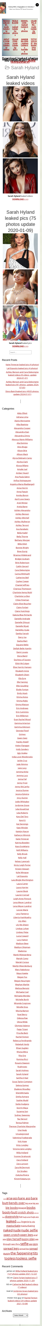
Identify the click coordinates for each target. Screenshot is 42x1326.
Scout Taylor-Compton (22, 1081)
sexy (35, 1244)
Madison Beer (22, 943)
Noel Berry (22, 1014)
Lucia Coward (22, 936)
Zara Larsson (22, 1163)
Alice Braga (22, 446)
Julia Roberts (22, 812)
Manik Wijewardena (22, 954)
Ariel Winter (22, 502)
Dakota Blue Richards (22, 615)
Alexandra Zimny (22, 435)
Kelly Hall (22, 857)
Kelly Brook (22, 853)
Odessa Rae (22, 1018)
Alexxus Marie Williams (22, 439)
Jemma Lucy (22, 775)
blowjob (22, 1207)
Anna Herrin (22, 488)
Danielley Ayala (22, 629)
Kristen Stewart (22, 868)
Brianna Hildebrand (22, 555)
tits (35, 1253)
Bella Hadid (22, 532)
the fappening (22, 1253)
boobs (31, 1207)
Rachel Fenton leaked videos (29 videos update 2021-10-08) (22, 1300)
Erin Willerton (22, 715)
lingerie (25, 1221)
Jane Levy (22, 768)
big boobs (12, 1207)
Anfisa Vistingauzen (22, 480)
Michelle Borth (22, 999)
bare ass (24, 1198)
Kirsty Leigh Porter (22, 865)
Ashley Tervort (22, 525)
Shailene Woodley (22, 1089)
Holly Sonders (22, 749)
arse (9, 1198)
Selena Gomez (22, 1085)
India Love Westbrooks (22, 756)
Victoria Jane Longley (22, 1149)
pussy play (28, 1239)
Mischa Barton (22, 1010)
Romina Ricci (22, 1059)
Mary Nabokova (22, 969)
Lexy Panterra (22, 913)
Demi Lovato (22, 652)
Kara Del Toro (22, 816)
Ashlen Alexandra (22, 510)
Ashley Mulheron (22, 521)
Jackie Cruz (22, 760)
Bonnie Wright (22, 547)
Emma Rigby (22, 700)
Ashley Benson (22, 514)
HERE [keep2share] (23, 61)
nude (17, 1230)
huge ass (35, 1217)
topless (10, 1258)
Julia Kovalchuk (22, 809)
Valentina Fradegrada (22, 1137)
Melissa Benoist (22, 988)
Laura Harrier (22, 887)
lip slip (32, 1221)
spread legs (11, 1248)
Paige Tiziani (22, 1029)
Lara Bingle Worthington (22, 880)
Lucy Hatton (22, 939)
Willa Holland (22, 1152)
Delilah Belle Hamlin (22, 648)
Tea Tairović (22, 1119)
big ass (36, 1203)
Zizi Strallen (22, 1171)
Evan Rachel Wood (22, 719)
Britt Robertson (22, 562)
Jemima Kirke (22, 771)
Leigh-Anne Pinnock (22, 898)
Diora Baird (22, 656)
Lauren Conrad (22, 895)
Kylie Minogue (22, 872)
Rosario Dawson (22, 1063)
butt (14, 1212)
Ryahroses (22, 1066)
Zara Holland (22, 1160)
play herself (14, 1239)
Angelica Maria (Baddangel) (22, 484)
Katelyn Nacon (22, 831)
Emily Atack (22, 693)
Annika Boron (22, 495)
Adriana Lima (22, 417)
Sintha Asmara (22, 1096)
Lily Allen (22, 921)
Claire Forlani (22, 607)
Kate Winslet (22, 827)
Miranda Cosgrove (22, 1003)
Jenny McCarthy (22, 786)
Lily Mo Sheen (22, 924)
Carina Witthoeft (22, 573)
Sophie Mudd (22, 1100)
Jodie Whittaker (22, 801)
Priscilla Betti (22, 1033)
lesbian (19, 1222)
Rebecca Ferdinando (22, 1040)
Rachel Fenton (22, 1036)
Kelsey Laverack (22, 861)
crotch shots (26, 1212)
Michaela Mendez (22, 995)
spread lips (24, 1248)
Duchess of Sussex (22, 659)
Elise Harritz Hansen (22, 667)
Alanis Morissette (22, 420)
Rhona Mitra (22, 1051)
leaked (11, 1221)
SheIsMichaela (22, 1092)
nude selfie (29, 1230)
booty (6, 1212)
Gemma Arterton (22, 723)
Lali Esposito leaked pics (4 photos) (22, 368)
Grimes (22, 734)
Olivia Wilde (22, 1021)
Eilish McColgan (22, 663)
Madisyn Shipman (22, 947)
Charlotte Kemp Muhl (22, 592)
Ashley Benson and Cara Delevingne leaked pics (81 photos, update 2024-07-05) (22, 384)
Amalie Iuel (22, 469)
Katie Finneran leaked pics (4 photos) (22, 364)
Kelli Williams (22, 850)
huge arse (27, 1217)
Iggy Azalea (22, 753)
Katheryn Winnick (22, 835)
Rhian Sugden (22, 1048)
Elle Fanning (22, 682)
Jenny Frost (22, 782)
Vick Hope (22, 1141)
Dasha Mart (22, 641)
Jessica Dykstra (22, 794)
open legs (26, 1235)
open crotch (12, 1235)
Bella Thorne (22, 536)
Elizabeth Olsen (22, 674)
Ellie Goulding (22, 685)
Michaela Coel (22, 992)
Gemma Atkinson (22, 727)
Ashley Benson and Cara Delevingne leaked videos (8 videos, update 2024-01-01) (22, 375)
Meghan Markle (22, 984)
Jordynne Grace (22, 805)
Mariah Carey (22, 958)
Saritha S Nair (22, 1077)
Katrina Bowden (22, 842)
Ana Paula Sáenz (22, 476)
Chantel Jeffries (22, 585)
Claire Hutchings (22, 611)
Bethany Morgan (22, 540)
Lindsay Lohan (22, 928)
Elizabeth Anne (22, 671)
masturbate (13, 1225)
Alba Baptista (22, 424)
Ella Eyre (22, 678)
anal (4, 1199)
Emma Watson (22, 704)
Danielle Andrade (22, 618)
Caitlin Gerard (22, 566)
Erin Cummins (22, 712)
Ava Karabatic (22, 529)
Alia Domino (22, 443)
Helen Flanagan (22, 745)
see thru (15, 1244)
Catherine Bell (22, 577)
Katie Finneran (22, 839)
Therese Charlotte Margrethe (22, 1126)
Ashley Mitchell (22, 517)
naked (8, 1230)
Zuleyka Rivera (22, 1175)
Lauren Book (22, 891)
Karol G (22, 820)
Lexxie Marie (22, 910)
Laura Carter (22, 883)
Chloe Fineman (22, 600)
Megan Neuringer (22, 980)
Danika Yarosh (22, 633)
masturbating (28, 1225)
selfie (24, 1243)
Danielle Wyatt (22, 626)
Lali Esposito (22, 876)
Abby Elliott (22, 413)
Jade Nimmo (22, 764)
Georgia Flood (22, 730)
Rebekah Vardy (22, 1044)
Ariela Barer (22, 506)
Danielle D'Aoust (22, 622)
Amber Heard (22, 473)
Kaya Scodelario (22, 846)
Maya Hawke (22, 973)
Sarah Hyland (22, 1074)
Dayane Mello (22, 644)
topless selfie (26, 1258)
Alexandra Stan (22, 432)
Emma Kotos (22, 697)
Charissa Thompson (22, 588)
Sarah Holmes (22, 1070)
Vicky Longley (22, 1145)
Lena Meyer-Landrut (22, 906)
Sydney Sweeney (22, 1115)
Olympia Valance (22, 1025)
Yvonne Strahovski (22, 1156)
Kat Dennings (22, 824)
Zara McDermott (22, 1167)
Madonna (22, 951)
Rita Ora (22, 1055)
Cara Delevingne (22, 570)
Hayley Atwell (22, 741)
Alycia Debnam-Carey (22, 458)
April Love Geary (22, 499)
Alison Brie (22, 450)
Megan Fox (22, 977)
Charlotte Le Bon (22, 596)
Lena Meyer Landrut (22, 902)
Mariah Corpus (22, 962)
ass (15, 1198)
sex (30, 1244)
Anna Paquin (22, 491)
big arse (28, 1203)
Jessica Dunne (22, 790)
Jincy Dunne (22, 797)
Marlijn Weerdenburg (22, 966)
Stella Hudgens (22, 1104)
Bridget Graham (22, 558)
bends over (17, 1203)
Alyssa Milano (22, 465)
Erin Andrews (22, 708)
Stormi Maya (22, 1107)
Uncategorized (22, 1134)
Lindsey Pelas (22, 932)
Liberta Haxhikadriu (22, 917)
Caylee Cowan (22, 581)
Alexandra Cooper (22, 428)
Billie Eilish (22, 544)
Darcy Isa (22, 637)
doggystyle (12, 1216)
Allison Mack (22, 454)
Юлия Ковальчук (22, 1178)
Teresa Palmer (22, 1122)
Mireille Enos (22, 1007)
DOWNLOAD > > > (20, 199)
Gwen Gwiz (22, 738)
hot (20, 1216)
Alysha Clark (22, 461)
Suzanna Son (22, 1111)
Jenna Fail (22, 779)
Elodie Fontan (22, 689)
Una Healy (22, 1130)
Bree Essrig (22, 551)
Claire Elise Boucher (22, 603)
